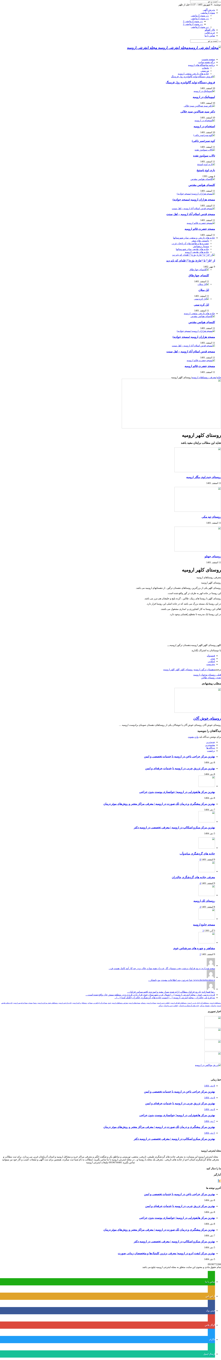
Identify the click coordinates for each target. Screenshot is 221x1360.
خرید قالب (210, 32)
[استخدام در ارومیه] (205, 120)
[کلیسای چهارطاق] (199, 269)
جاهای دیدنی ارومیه (163, 1003)
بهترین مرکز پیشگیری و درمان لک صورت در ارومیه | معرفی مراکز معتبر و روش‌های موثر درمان (159, 803)
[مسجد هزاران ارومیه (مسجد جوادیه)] (196, 193)
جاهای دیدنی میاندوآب (170, 1005)
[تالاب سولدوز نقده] (205, 149)
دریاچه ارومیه (76, 1003)
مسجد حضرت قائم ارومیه (200, 228)
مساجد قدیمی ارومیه (20, 1003)
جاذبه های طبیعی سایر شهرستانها (192, 249)
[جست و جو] (220, 2)
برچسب (211, 750)
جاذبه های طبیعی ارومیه (197, 252)
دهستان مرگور (205, 1005)
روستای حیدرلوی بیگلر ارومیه (203, 477)
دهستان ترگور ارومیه (204, 669)
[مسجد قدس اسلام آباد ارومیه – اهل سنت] (193, 208)
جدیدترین (210, 742)
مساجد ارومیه (151, 1003)
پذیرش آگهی (209, 10)
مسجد (30, 1003)
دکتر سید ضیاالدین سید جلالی (197, 111)
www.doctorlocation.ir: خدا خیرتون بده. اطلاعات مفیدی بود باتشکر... (181, 980)
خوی (109, 1003)
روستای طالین (211, 677)
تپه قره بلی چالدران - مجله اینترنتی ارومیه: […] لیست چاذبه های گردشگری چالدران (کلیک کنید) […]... (165, 997)
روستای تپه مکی (211, 516)
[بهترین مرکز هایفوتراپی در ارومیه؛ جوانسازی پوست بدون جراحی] (212, 1026)
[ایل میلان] (203, 284)
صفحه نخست (208, 59)
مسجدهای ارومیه (134, 1003)
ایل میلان (203, 290)
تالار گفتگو (210, 30)
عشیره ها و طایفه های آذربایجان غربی (190, 243)
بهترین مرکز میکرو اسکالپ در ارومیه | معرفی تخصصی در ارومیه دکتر (174, 827)
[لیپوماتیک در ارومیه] (204, 91)
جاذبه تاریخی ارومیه (65, 1003)
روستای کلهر (186, 669)
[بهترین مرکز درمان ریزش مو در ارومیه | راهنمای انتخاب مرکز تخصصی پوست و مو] (212, 1050)
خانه (219, 377)
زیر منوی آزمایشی (200, 15)
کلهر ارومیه (169, 669)
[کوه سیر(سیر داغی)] (204, 135)
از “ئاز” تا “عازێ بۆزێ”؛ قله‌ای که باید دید (190, 260)
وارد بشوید (193, 737)
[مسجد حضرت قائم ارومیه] (201, 223)
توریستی (205, 70)
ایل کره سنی (201, 304)
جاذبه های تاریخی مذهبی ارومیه (193, 73)
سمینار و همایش (201, 246)
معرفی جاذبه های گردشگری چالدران (193, 877)
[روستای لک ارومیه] (206, 895)
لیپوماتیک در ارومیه (204, 97)
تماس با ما (210, 35)
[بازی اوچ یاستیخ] (206, 164)
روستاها (84, 1003)
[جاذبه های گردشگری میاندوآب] (206, 847)
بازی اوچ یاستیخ (206, 170)
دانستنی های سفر (200, 240)
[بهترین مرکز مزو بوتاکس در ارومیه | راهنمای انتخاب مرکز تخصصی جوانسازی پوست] (208, 1065)
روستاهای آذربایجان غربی (200, 1003)
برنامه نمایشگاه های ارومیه (201, 65)
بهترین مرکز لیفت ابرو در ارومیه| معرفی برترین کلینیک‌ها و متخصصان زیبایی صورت (166, 1253)
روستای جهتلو (213, 556)
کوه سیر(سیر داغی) (203, 140)
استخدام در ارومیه (204, 126)
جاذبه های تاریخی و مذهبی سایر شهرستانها (194, 237)
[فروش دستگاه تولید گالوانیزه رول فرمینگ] (193, 76)
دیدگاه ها (210, 748)
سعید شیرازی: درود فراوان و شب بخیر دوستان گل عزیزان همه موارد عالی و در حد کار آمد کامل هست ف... (162, 968)
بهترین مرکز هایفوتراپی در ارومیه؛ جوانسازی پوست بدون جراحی (177, 791)
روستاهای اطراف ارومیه (178, 1003)
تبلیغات (205, 68)
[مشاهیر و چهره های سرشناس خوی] (206, 942)
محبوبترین (210, 745)
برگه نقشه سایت (206, 62)
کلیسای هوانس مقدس (202, 185)
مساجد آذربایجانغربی (100, 1003)
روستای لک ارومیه (204, 900)
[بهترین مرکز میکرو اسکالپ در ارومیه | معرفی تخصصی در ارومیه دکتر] (212, 1038)
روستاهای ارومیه (215, 1003)
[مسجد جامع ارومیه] (206, 918)
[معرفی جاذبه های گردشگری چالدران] (206, 871)
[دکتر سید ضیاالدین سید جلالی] (199, 106)
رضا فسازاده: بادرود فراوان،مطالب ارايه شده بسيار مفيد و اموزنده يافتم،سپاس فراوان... (171, 992)
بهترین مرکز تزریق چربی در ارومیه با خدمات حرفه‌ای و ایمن (180, 768)
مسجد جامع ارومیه (204, 924)
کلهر (177, 669)
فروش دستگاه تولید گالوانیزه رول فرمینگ (190, 82)
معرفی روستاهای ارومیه (204, 377)
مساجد (90, 1003)
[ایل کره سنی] (201, 299)
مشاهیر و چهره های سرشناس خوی (194, 948)
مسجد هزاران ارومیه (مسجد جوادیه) (194, 199)
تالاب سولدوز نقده (204, 155)
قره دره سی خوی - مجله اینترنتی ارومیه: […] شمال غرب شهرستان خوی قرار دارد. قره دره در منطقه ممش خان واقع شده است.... (150, 994)
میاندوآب (213, 1005)
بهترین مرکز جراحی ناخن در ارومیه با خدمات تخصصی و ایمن (179, 756)
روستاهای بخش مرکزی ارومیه (48, 1003)
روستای (143, 1003)
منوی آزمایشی (208, 12)
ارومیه (189, 1003)
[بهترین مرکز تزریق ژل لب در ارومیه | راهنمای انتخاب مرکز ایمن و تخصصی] (212, 1062)
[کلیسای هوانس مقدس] (202, 179)
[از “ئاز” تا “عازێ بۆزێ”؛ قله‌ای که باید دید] (193, 255)
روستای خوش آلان (207, 718)
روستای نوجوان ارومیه (207, 674)
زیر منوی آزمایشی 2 (193, 21)
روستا (35, 1003)
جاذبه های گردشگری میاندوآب (197, 853)
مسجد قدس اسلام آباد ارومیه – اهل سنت (190, 214)
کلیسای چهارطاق (199, 275)
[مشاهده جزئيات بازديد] (219, 1182)
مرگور (160, 1005)
